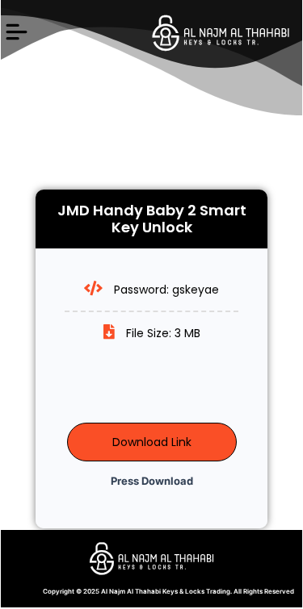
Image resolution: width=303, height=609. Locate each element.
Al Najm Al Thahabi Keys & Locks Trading (165, 591)
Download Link (151, 442)
